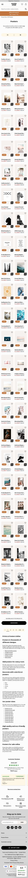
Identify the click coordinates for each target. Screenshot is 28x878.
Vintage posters (9, 652)
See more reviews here (14, 789)
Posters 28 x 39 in (9, 722)
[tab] (22, 4)
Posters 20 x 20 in (9, 717)
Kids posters (8, 657)
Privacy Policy (14, 860)
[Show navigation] (2, 4)
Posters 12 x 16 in (9, 712)
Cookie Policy (22, 852)
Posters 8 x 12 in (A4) (10, 710)
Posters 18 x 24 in (9, 715)
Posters (11, 17)
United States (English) (14, 871)
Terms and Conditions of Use (9, 852)
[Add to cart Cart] (12, 54)
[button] (21, 871)
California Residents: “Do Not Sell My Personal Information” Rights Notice (14, 857)
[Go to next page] (23, 630)
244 (20, 630)
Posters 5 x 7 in (8, 708)
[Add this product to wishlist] (12, 41)
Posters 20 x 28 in (9, 718)
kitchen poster (11, 669)
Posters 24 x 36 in (9, 720)
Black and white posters (11, 651)
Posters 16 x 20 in (9, 713)
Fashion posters (9, 654)
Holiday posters (9, 655)
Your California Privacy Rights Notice (14, 854)
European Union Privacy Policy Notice (14, 862)
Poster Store (4, 17)
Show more (14, 623)
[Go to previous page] (5, 630)
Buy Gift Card (15, 847)
